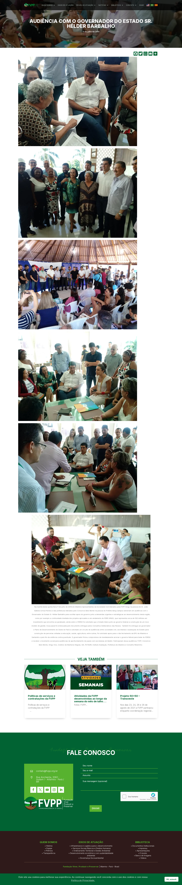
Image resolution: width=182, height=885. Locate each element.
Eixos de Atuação (66, 5)
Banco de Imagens (143, 855)
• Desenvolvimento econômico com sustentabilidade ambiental (91, 854)
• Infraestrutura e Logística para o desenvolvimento (91, 846)
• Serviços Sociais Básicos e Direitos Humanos (91, 848)
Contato (130, 5)
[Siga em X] (40, 790)
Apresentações (143, 850)
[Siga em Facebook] (33, 790)
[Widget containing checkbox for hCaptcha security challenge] (139, 796)
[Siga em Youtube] (47, 790)
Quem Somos (47, 5)
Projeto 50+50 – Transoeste (137, 691)
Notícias (102, 5)
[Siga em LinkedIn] (61, 790)
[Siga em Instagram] (54, 790)
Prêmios (49, 850)
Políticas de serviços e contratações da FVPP (44, 691)
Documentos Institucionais (143, 846)
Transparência (49, 853)
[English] (148, 5)
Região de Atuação (84, 5)
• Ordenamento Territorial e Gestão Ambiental (91, 850)
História (49, 846)
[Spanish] (156, 5)
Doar (141, 5)
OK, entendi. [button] (171, 879)
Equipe (49, 848)
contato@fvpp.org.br (47, 771)
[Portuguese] (152, 5)
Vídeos (143, 858)
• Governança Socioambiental (91, 858)
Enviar (95, 808)
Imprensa (143, 848)
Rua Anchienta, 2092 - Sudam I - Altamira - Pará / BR (50, 779)
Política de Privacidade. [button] (83, 880)
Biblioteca (116, 5)
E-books (143, 853)
